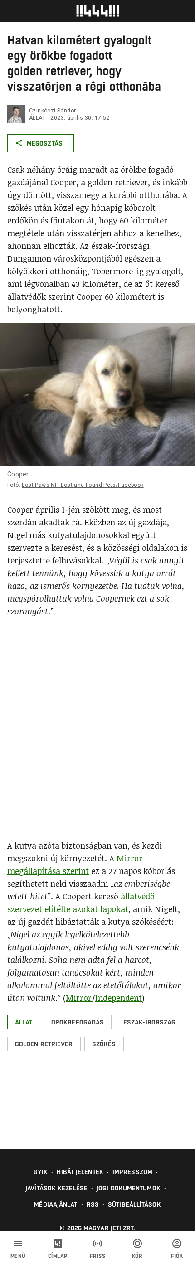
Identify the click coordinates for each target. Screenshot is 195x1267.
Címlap (58, 1256)
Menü (18, 1256)
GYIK (41, 1171)
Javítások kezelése (56, 1188)
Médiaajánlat (55, 1204)
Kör (137, 1256)
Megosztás (45, 143)
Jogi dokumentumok (129, 1188)
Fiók (177, 1256)
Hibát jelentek (80, 1171)
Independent (118, 997)
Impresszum (132, 1171)
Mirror (79, 997)
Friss (98, 1256)
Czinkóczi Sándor (52, 110)
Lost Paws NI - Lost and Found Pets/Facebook (82, 485)
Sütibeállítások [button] (134, 1204)
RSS (93, 1204)
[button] (23, 1022)
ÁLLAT (37, 118)
